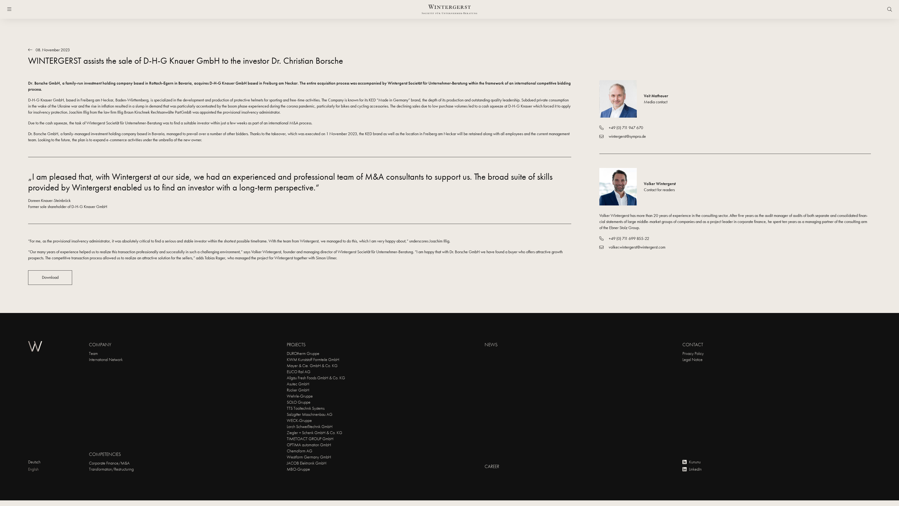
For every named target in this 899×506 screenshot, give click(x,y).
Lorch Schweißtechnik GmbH (309, 426)
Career (492, 466)
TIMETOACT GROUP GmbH (310, 438)
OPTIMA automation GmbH (309, 444)
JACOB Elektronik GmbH (306, 463)
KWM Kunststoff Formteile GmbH (313, 359)
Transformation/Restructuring (111, 469)
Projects (296, 345)
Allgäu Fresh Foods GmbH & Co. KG (316, 377)
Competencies (105, 454)
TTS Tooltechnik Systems (305, 408)
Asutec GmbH (298, 384)
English (33, 469)
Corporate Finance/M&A (109, 463)
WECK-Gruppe (299, 420)
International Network (106, 359)
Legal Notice (692, 359)
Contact (692, 345)
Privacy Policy (693, 353)
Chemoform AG (299, 451)
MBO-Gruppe (298, 469)
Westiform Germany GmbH (309, 457)
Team (93, 353)
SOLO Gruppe (298, 402)
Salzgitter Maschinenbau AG (309, 414)
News (491, 345)
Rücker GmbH (298, 390)
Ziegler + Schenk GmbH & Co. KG (314, 432)
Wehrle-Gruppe (300, 396)
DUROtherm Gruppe (303, 353)
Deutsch (34, 462)
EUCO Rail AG (298, 371)
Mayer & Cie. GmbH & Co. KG (312, 365)
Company (100, 345)
